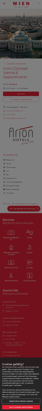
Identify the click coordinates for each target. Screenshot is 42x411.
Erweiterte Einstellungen (21, 401)
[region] (21, 384)
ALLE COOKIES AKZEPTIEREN (21, 407)
